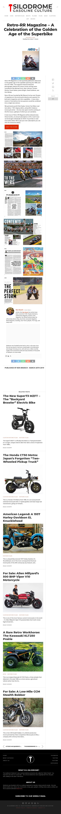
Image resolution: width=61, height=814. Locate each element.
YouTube (55, 760)
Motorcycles (19, 15)
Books (33, 18)
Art (28, 18)
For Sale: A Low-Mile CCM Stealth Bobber (21, 693)
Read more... (20, 788)
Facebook (54, 755)
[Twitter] (10, 356)
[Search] (57, 7)
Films (40, 15)
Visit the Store (11, 127)
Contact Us (41, 807)
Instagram (54, 763)
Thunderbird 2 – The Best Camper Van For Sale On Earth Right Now (33, 746)
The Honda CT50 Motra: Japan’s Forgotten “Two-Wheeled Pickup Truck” (21, 458)
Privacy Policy (20, 807)
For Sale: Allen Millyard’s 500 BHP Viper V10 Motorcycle (21, 577)
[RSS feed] (4, 7)
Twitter (55, 758)
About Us (6, 760)
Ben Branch (25, 312)
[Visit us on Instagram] (53, 86)
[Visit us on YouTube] (26, 803)
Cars (11, 15)
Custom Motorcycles (10, 437)
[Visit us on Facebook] (53, 79)
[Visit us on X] (53, 83)
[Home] (31, 8)
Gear (46, 15)
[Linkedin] (8, 356)
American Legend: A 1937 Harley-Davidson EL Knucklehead (21, 517)
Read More (6, 447)
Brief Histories (8, 758)
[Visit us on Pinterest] (32, 803)
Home (6, 15)
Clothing (52, 15)
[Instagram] (6, 356)
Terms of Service (32, 807)
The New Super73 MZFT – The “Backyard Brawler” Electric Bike (21, 399)
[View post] (23, 420)
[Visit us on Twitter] (29, 803)
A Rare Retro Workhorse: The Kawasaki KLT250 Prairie (21, 636)
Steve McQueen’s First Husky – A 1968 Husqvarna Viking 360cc (14, 746)
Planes (34, 15)
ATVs (4, 674)
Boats (28, 15)
